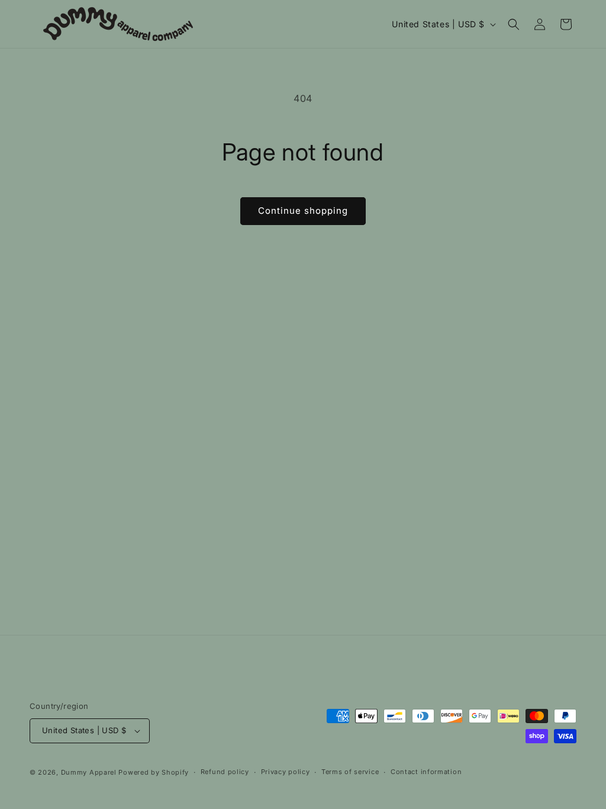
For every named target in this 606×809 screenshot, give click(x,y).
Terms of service (350, 772)
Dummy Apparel (89, 772)
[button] (514, 24)
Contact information (426, 772)
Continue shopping (303, 210)
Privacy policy (285, 772)
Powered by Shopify (153, 772)
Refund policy (225, 772)
